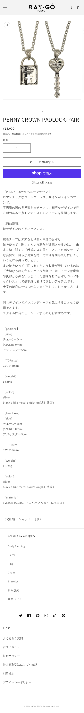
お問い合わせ (11, 647)
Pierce (12, 555)
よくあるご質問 (13, 638)
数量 (5, 140)
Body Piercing (16, 546)
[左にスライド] (33, 111)
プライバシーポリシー (17, 682)
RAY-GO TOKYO (37, 706)
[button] (5, 7)
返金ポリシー (16, 599)
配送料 (15, 134)
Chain (11, 572)
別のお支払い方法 (42, 182)
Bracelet (13, 581)
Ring (10, 563)
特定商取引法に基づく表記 (20, 664)
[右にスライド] (50, 111)
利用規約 (13, 590)
